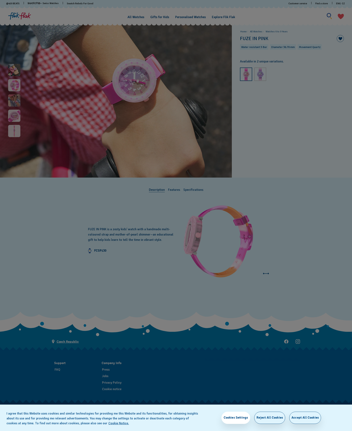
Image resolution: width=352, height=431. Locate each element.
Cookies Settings (236, 418)
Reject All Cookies (269, 418)
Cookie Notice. (118, 423)
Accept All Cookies (305, 418)
